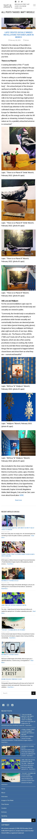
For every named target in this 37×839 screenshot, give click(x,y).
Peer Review (5, 804)
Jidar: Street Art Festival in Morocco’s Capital (13, 605)
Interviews (4, 796)
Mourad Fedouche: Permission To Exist (11, 679)
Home (3, 789)
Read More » (10, 564)
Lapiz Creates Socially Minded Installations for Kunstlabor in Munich (19, 34)
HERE (21, 495)
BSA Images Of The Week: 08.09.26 (9, 654)
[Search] (33, 693)
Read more (18, 500)
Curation (4, 808)
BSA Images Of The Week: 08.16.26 (9, 580)
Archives (4, 812)
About (3, 792)
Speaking (4, 816)
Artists (27, 40)
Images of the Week (7, 800)
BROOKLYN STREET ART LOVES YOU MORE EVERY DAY (22, 6)
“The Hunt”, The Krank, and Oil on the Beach (13, 630)
